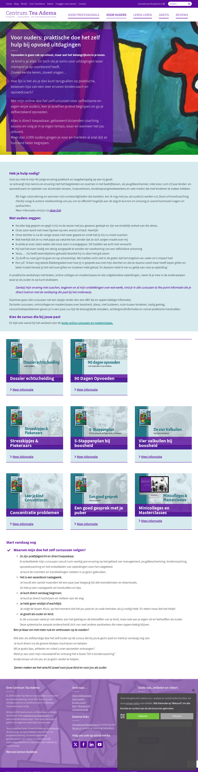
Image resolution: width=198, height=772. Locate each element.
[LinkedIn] (91, 744)
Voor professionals (81, 695)
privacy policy (133, 703)
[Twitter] (75, 744)
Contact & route (80, 709)
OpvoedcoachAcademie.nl (150, 4)
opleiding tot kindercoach (36, 715)
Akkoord (142, 716)
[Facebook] (83, 744)
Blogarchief (84, 706)
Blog (74, 706)
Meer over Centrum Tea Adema (21, 751)
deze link (55, 210)
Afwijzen (177, 716)
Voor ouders (78, 699)
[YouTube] (99, 744)
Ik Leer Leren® (79, 702)
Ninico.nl (77, 728)
